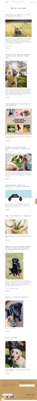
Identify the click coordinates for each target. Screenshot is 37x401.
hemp (10, 45)
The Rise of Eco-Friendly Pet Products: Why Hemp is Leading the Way (17, 149)
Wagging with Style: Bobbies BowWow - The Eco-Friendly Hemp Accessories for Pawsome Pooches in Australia (18, 248)
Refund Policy (5, 386)
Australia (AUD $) (7, 394)
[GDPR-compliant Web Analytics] (2, 400)
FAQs (7, 383)
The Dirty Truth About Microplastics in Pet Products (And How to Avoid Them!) (18, 56)
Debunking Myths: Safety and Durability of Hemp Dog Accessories (17, 185)
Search (3, 383)
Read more (7, 48)
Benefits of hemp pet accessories (16, 297)
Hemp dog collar (15, 288)
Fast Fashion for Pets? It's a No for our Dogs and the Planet (18, 15)
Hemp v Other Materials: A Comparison (18, 216)
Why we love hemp (11, 337)
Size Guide (11, 383)
